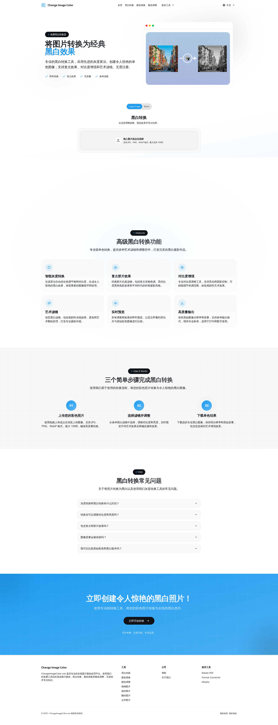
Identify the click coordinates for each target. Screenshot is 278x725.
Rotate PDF (207, 672)
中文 (229, 5)
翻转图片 (125, 695)
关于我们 (166, 677)
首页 (120, 5)
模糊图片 (125, 686)
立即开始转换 (136, 621)
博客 (164, 672)
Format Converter (211, 677)
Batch (146, 106)
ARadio (205, 681)
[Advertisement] (139, 206)
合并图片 (125, 699)
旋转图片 (125, 690)
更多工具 (166, 5)
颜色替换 (140, 5)
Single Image (134, 106)
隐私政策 (224, 713)
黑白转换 (129, 5)
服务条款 (233, 713)
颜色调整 (152, 5)
